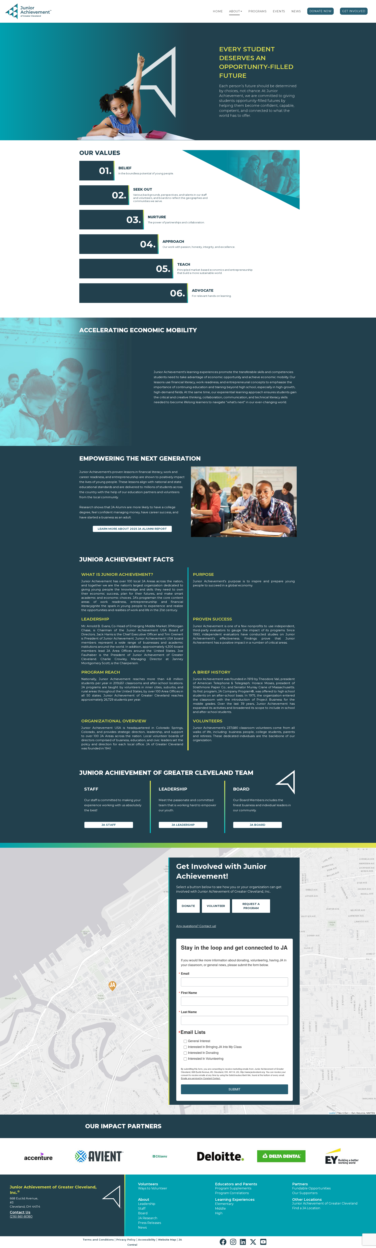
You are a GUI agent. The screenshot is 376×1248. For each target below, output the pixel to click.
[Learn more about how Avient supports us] (97, 1156)
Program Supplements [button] (233, 1188)
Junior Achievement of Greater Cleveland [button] (325, 1203)
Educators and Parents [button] (236, 1184)
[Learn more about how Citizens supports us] (157, 1156)
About (234, 11)
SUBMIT (234, 1089)
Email (185, 973)
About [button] (143, 1199)
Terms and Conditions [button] (98, 1239)
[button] (241, 11)
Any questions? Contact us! (196, 926)
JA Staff (109, 825)
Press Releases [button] (149, 1223)
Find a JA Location (306, 1208)
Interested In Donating (203, 1052)
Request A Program (251, 906)
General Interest (199, 1041)
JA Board (257, 825)
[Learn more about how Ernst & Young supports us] (339, 1156)
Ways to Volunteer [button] (152, 1188)
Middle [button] (220, 1208)
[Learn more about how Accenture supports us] (36, 1156)
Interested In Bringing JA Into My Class (215, 1046)
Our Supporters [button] (304, 1193)
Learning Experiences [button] (235, 1199)
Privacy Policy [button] (126, 1239)
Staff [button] (142, 1208)
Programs (257, 11)
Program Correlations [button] (232, 1193)
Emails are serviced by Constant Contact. (201, 1078)
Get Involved (353, 11)
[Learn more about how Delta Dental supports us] (279, 1156)
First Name (189, 992)
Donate (188, 906)
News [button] (142, 1227)
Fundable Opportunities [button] (311, 1188)
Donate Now (320, 11)
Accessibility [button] (146, 1239)
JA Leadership (183, 825)
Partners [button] (300, 1184)
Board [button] (143, 1213)
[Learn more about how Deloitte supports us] (218, 1156)
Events (279, 11)
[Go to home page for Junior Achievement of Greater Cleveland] (28, 11)
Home (218, 11)
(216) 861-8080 (21, 1216)
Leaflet (332, 1112)
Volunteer (216, 906)
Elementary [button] (224, 1204)
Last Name (189, 1011)
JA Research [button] (147, 1218)
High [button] (218, 1213)
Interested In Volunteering (205, 1058)
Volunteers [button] (148, 1184)
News (296, 11)
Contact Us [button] (20, 1212)
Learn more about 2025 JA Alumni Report (132, 529)
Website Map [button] (167, 1239)
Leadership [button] (146, 1204)
